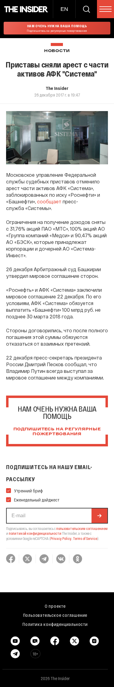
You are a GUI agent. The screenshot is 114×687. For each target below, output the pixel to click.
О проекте (55, 606)
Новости (57, 51)
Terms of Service (85, 538)
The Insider (57, 88)
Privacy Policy (60, 538)
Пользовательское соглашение (55, 615)
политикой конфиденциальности (35, 533)
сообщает (49, 201)
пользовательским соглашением (82, 528)
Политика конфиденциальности (55, 624)
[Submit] (99, 515)
